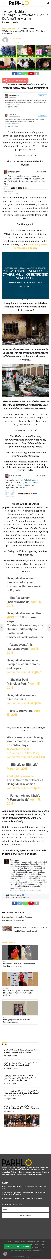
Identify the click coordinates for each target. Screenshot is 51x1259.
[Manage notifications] (5, 1254)
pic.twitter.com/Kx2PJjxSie (24, 703)
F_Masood (17, 39)
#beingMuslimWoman (21, 776)
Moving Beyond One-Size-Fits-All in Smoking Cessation (22, 1199)
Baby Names (39, 1245)
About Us (16, 1242)
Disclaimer (27, 1251)
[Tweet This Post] (20, 73)
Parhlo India (41, 1242)
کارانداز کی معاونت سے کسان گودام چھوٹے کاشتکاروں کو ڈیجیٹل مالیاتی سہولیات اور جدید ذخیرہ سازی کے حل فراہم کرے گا (20, 1077)
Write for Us (37, 1251)
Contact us (30, 1242)
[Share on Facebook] (14, 73)
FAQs (23, 1242)
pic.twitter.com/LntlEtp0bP (24, 788)
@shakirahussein (18, 749)
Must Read (14, 28)
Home (5, 28)
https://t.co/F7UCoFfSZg (23, 753)
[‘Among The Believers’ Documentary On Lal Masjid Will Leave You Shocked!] (7, 928)
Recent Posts (8, 942)
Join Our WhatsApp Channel (17, 1246)
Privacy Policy (16, 1251)
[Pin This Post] (31, 73)
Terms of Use (39, 1248)
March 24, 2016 (17, 768)
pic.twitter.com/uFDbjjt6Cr (24, 672)
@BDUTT (13, 617)
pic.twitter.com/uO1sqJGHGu (26, 757)
